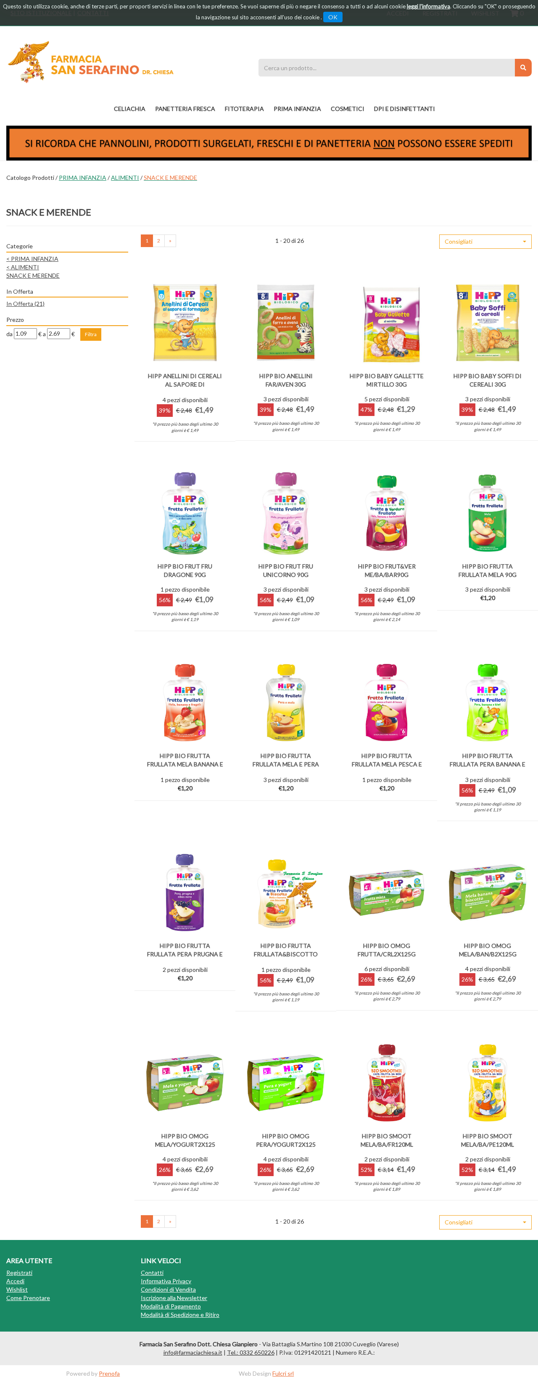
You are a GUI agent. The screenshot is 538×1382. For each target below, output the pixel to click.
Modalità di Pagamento (171, 1306)
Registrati (19, 1272)
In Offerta (25, 303)
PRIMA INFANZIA (82, 177)
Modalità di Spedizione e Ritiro (180, 1314)
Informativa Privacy (166, 1281)
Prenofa (109, 1373)
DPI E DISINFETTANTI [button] (404, 108)
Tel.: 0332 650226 (250, 1352)
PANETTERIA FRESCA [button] (185, 108)
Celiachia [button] (129, 108)
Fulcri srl (283, 1373)
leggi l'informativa (428, 6)
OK (333, 17)
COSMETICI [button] (347, 108)
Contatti (152, 1272)
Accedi (15, 1281)
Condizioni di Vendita (168, 1289)
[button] (485, 241)
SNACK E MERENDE (33, 275)
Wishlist (17, 1289)
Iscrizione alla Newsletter (174, 1297)
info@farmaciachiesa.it (193, 1352)
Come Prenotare (28, 1297)
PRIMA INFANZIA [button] (297, 108)
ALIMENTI (125, 177)
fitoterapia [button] (244, 108)
